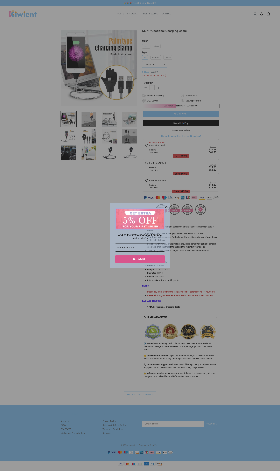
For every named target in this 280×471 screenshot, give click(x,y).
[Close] (166, 206)
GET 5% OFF (140, 259)
